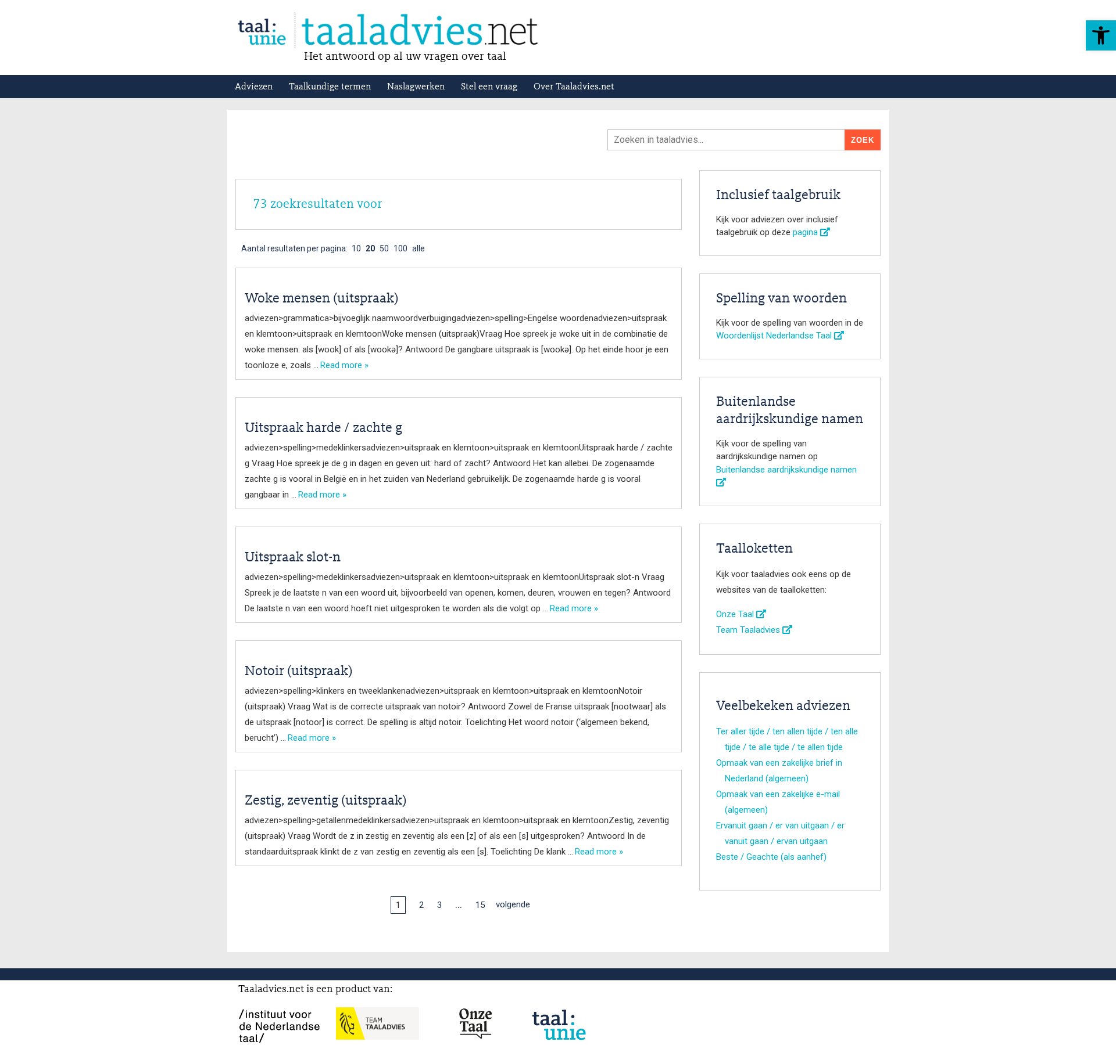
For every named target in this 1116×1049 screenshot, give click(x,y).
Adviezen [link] (254, 87)
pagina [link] (806, 232)
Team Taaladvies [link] (749, 630)
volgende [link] (513, 904)
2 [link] (421, 905)
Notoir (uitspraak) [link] (298, 672)
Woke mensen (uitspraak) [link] (321, 299)
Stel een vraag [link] (489, 87)
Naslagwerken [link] (416, 87)
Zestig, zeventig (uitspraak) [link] (325, 801)
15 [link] (480, 905)
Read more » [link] (344, 365)
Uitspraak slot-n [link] (293, 558)
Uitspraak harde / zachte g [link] (323, 428)
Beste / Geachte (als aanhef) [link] (771, 857)
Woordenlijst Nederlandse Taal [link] (775, 335)
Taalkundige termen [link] (330, 87)
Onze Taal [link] (736, 614)
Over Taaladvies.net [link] (574, 87)
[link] (1101, 35)
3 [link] (439, 905)
